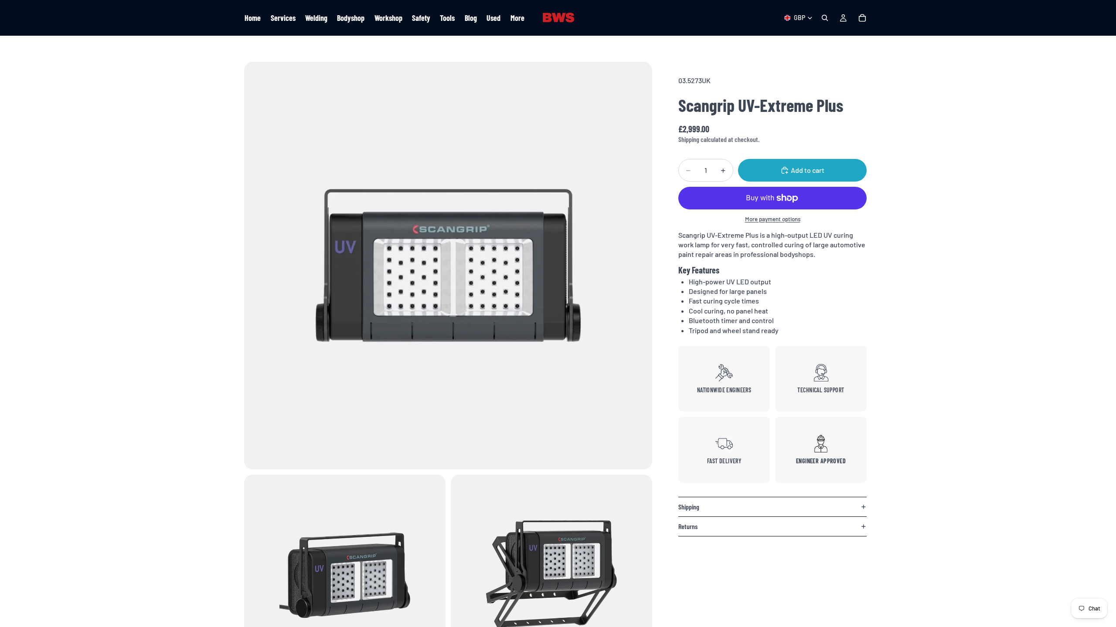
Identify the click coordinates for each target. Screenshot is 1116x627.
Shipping (688, 506)
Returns (688, 526)
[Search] (824, 17)
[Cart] (862, 17)
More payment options (772, 219)
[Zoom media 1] (448, 265)
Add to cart (807, 170)
